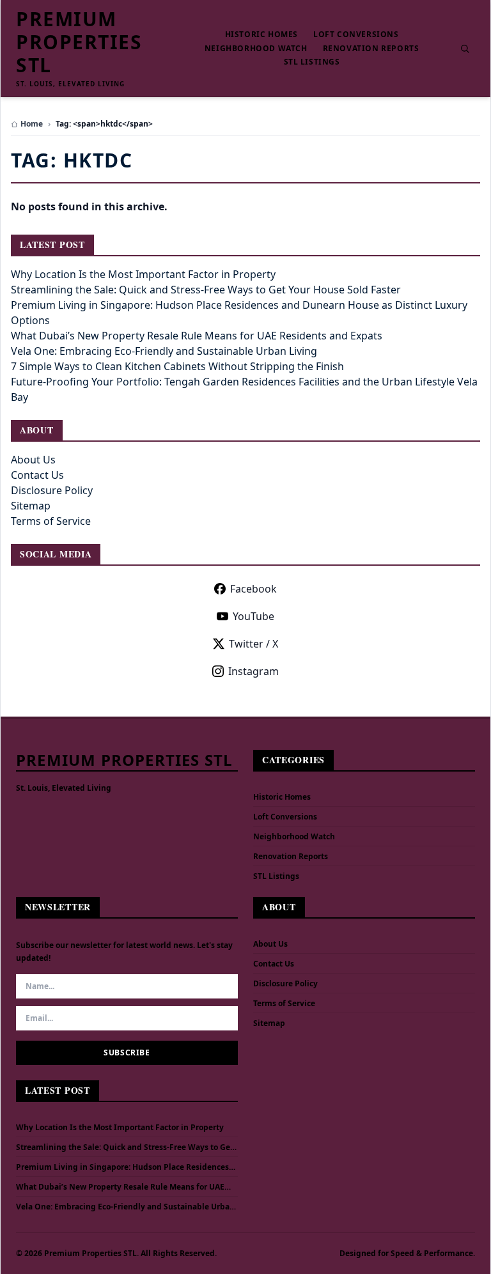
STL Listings (312, 62)
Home (31, 124)
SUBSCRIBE (127, 1052)
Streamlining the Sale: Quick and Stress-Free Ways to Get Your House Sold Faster (206, 290)
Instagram (253, 671)
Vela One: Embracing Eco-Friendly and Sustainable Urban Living (164, 351)
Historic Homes (261, 34)
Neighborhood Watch (256, 48)
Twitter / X (253, 644)
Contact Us (37, 475)
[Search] (465, 48)
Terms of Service (51, 521)
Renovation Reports (371, 48)
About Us (33, 460)
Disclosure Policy (52, 490)
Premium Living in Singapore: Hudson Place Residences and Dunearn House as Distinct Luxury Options (122, 1167)
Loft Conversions (356, 34)
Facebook (253, 589)
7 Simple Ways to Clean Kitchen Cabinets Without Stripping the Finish (177, 366)
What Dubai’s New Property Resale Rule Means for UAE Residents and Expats (196, 336)
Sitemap (31, 506)
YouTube (253, 616)
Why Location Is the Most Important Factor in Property (143, 274)
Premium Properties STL (79, 42)
